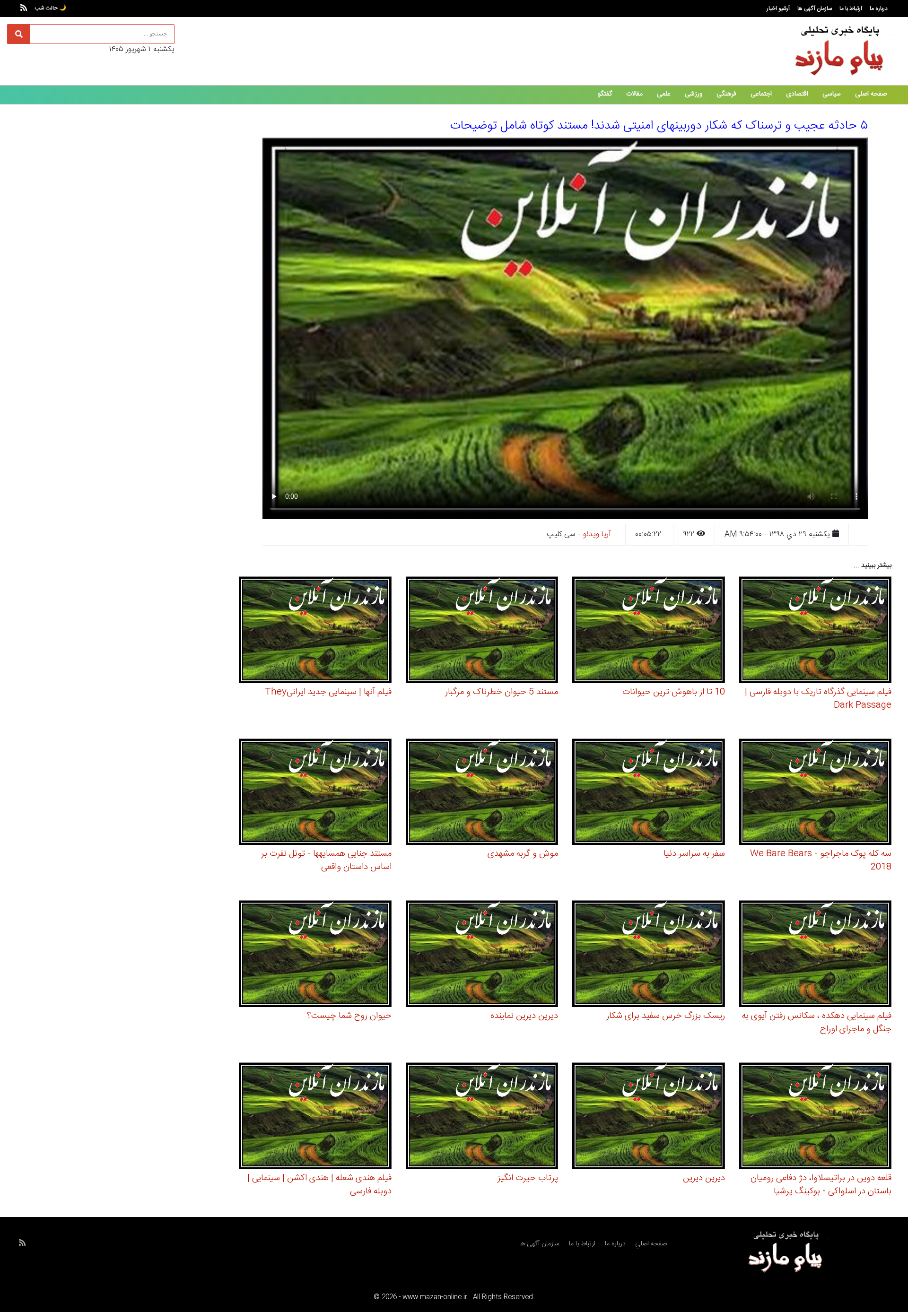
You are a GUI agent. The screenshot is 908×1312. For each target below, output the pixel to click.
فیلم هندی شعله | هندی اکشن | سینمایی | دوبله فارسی (319, 1185)
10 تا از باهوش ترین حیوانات (673, 692)
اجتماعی (761, 94)
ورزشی (693, 94)
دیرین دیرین (704, 1178)
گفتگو (605, 94)
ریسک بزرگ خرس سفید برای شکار (665, 1016)
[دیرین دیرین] (648, 1117)
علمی (664, 94)
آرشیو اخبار (778, 8)
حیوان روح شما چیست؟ (349, 1016)
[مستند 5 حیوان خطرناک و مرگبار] (482, 631)
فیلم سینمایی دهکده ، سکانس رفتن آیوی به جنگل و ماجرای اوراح (816, 1022)
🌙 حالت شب (50, 8)
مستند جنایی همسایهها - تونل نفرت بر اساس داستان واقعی (326, 860)
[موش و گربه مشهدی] (482, 793)
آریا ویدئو (597, 534)
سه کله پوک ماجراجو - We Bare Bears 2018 (820, 860)
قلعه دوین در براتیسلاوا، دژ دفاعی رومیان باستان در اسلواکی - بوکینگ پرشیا (821, 1185)
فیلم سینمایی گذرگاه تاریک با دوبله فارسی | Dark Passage (818, 698)
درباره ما (879, 8)
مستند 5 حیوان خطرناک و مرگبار (501, 692)
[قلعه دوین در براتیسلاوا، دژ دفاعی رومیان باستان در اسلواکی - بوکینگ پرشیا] (815, 1117)
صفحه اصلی (871, 94)
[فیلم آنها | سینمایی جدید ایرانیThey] (315, 631)
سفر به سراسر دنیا (694, 854)
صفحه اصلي (651, 1244)
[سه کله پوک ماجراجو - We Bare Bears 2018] (815, 793)
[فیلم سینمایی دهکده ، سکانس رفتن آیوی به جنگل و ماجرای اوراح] (815, 955)
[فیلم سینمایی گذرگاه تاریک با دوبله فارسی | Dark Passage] (815, 631)
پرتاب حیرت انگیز (528, 1178)
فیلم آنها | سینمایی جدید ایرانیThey (328, 692)
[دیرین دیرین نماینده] (482, 955)
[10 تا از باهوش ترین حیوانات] (648, 631)
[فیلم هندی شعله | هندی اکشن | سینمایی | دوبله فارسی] (315, 1117)
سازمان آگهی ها (814, 8)
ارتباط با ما (850, 8)
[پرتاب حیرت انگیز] (482, 1117)
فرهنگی (726, 94)
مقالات (634, 94)
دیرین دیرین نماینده (524, 1016)
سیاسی (831, 94)
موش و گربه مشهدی (523, 854)
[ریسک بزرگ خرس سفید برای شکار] (648, 955)
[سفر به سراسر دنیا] (648, 793)
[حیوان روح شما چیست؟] (315, 955)
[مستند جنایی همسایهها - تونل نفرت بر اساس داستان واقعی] (315, 793)
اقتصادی (797, 94)
